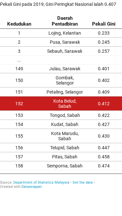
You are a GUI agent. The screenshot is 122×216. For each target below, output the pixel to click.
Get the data (83, 182)
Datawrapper (31, 187)
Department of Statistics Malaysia (41, 182)
